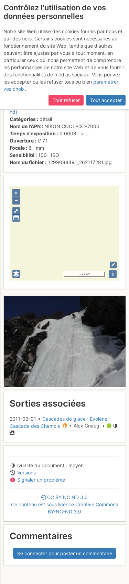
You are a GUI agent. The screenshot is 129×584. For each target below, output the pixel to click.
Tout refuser (66, 100)
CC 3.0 (64, 504)
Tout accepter (106, 100)
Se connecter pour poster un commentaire (64, 553)
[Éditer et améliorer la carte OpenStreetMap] (113, 265)
